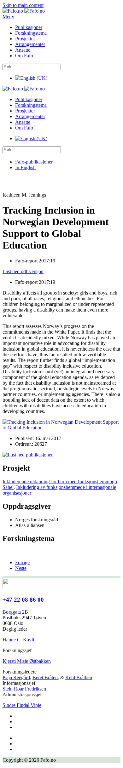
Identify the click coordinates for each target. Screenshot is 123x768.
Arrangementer (30, 44)
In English (25, 167)
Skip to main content (23, 5)
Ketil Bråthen (78, 677)
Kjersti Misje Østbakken (27, 661)
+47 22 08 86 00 (23, 599)
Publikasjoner (28, 27)
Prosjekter (25, 38)
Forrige (22, 562)
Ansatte (22, 50)
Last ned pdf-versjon (23, 271)
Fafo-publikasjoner (34, 161)
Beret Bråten (45, 677)
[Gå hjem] (24, 11)
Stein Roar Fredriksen (24, 688)
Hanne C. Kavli (18, 639)
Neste (20, 568)
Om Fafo (24, 55)
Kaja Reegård (16, 677)
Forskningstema (31, 33)
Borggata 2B (15, 612)
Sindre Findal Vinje (22, 705)
